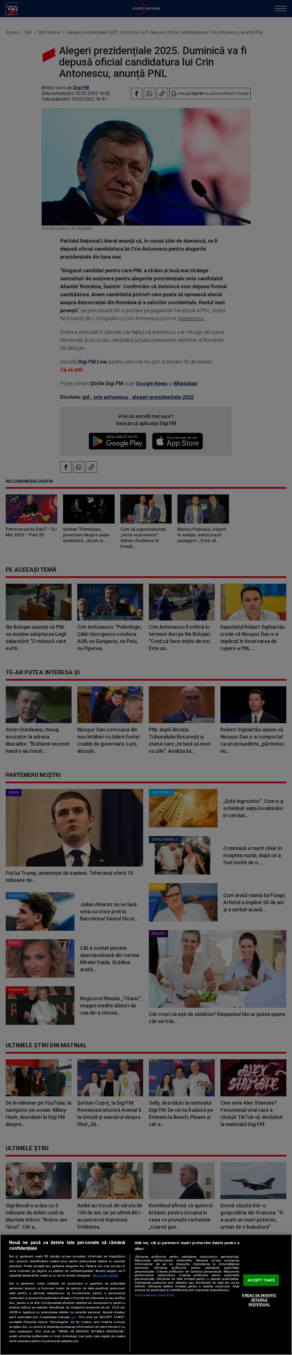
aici (74, 1317)
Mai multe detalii (105, 1275)
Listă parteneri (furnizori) (154, 1295)
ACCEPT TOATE (261, 1280)
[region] (146, 1294)
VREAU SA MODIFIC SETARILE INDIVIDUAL (259, 1300)
